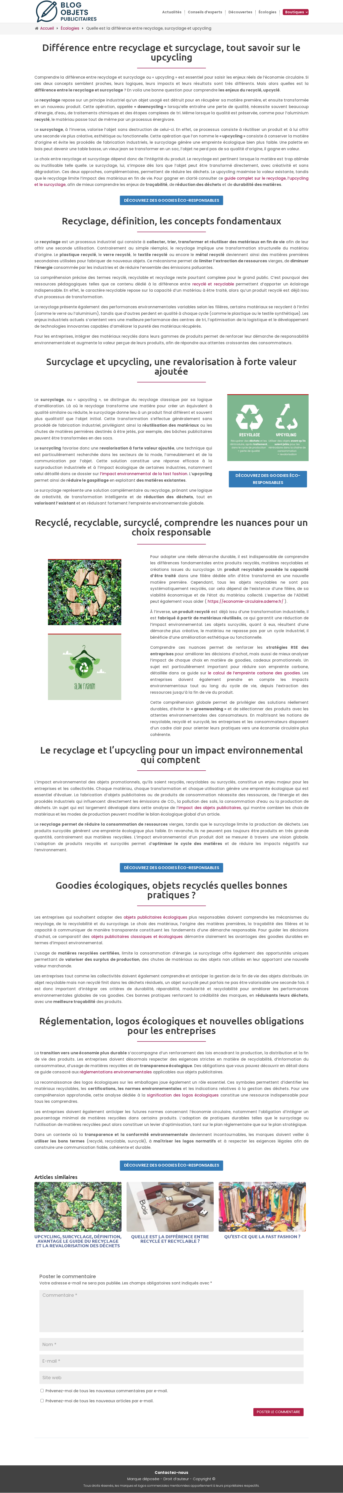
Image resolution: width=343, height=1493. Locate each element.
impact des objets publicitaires (210, 807)
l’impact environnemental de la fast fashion (143, 473)
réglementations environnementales (116, 1072)
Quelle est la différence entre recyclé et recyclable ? (170, 1238)
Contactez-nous (171, 1472)
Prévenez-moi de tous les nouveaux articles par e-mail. (99, 1401)
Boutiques (294, 12)
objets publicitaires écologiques (155, 917)
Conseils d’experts (205, 12)
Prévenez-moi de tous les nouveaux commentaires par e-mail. (106, 1391)
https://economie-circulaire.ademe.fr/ (245, 601)
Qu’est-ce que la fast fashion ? (262, 1236)
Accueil (47, 28)
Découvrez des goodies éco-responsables (171, 200)
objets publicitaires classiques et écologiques (137, 936)
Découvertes (240, 12)
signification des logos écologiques (183, 1095)
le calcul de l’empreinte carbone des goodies (254, 673)
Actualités (172, 12)
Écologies (267, 12)
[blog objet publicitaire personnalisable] (66, 11)
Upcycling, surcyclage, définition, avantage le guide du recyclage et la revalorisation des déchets (77, 1240)
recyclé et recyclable (213, 284)
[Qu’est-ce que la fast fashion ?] (262, 1228)
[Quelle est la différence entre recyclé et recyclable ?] (170, 1228)
